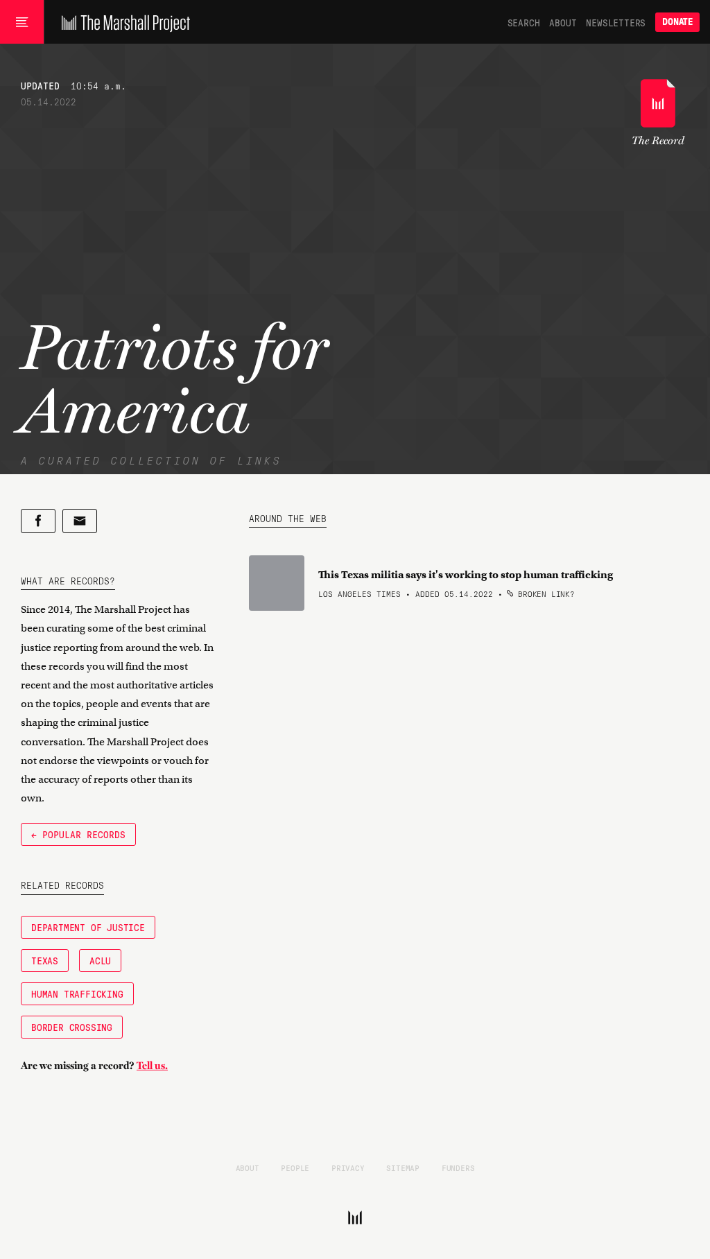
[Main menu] (22, 22)
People (295, 1167)
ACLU (100, 960)
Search (524, 22)
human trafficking (77, 993)
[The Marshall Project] (122, 22)
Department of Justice (88, 927)
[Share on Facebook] (38, 521)
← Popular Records (78, 834)
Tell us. (152, 1065)
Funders (458, 1167)
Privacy (348, 1167)
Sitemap (402, 1167)
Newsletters (616, 22)
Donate (677, 22)
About (562, 22)
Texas (44, 960)
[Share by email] (79, 521)
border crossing (71, 1027)
